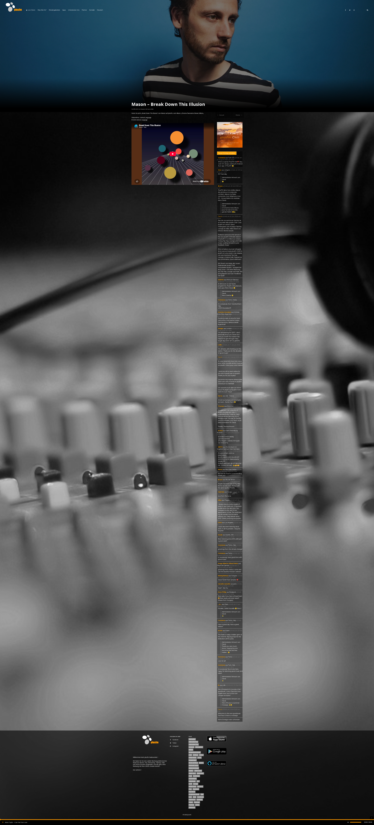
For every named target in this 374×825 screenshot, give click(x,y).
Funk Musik (196, 776)
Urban (197, 805)
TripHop (191, 805)
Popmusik (196, 789)
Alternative (192, 739)
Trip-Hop (196, 802)
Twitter (175, 743)
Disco (199, 757)
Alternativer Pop (193, 744)
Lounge (196, 784)
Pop (190, 789)
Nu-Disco (200, 786)
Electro (201, 763)
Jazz (198, 781)
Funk (190, 776)
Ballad (191, 750)
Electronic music (193, 765)
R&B (202, 794)
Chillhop (195, 755)
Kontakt (92, 10)
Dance (201, 755)
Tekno (191, 802)
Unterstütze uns (73, 10)
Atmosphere (199, 747)
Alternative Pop (193, 742)
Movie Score (192, 786)
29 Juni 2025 (149, 109)
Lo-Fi (190, 784)
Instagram (176, 746)
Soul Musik (200, 797)
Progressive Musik (194, 794)
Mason (163, 113)
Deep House (192, 757)
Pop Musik (192, 792)
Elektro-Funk (198, 771)
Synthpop (199, 799)
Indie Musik (192, 781)
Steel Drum (192, 799)
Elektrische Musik (193, 768)
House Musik (192, 778)
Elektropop (200, 773)
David (142, 109)
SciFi (190, 797)
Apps (64, 10)
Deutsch (100, 10)
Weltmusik (192, 807)
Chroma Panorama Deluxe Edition (192, 113)
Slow (194, 797)
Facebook (175, 740)
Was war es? (42, 10)
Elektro (191, 771)
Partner (84, 10)
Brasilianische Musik (194, 752)
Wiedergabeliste (54, 10)
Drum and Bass (193, 763)
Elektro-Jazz (192, 773)
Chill (190, 755)
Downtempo (192, 760)
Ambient (191, 747)
